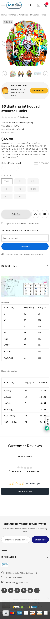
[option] (25, 43)
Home (4, 15)
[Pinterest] (24, 590)
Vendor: (4, 122)
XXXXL (33, 188)
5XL (7, 196)
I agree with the (12, 223)
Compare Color (39, 57)
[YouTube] (30, 590)
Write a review (25, 456)
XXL (33, 181)
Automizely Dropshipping (21, 122)
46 (7, 254)
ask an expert (39, 90)
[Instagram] (17, 590)
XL (20, 196)
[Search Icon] (29, 5)
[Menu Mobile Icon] (3, 5)
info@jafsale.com (20, 582)
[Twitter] (10, 590)
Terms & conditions (29, 223)
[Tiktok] (37, 590)
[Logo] (14, 5)
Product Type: (8, 132)
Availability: (6, 129)
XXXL (7, 181)
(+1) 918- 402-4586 (17, 94)
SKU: (3, 126)
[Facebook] (4, 590)
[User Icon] (38, 5)
